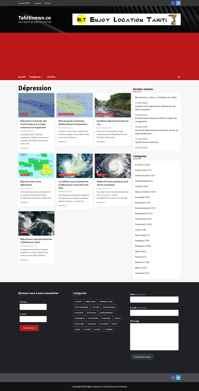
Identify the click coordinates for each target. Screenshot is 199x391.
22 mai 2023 (25, 188)
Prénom (23, 301)
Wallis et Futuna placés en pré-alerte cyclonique (112, 183)
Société (24, 114)
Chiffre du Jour (142, 175)
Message (134, 321)
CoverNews (108, 386)
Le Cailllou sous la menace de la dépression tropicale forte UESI (73, 185)
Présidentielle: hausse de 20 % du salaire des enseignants (156, 120)
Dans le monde (142, 191)
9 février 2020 (64, 192)
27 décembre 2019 (27, 246)
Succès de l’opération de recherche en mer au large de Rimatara (156, 132)
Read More (24, 148)
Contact (47, 3)
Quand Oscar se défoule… (147, 142)
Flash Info (24, 175)
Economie (139, 197)
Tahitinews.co (34, 17)
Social (138, 257)
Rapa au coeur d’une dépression (30, 183)
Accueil (38, 3)
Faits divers (109, 114)
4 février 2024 (26, 131)
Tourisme (139, 273)
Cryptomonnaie (142, 181)
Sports (138, 267)
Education (140, 202)
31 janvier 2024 (103, 128)
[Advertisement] (99, 53)
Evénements (71, 175)
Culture (138, 186)
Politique (139, 246)
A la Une (51, 76)
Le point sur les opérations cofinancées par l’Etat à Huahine (155, 108)
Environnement (142, 208)
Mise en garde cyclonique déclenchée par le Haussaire (72, 122)
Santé (138, 251)
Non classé (140, 235)
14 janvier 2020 (103, 188)
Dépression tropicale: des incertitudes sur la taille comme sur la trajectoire (33, 124)
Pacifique (24, 232)
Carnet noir (140, 170)
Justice (138, 229)
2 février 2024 (64, 128)
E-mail (23, 314)
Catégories (34, 76)
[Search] (179, 76)
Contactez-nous (142, 356)
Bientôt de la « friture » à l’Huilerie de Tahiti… (156, 97)
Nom (137, 294)
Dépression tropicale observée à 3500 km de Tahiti (36, 241)
